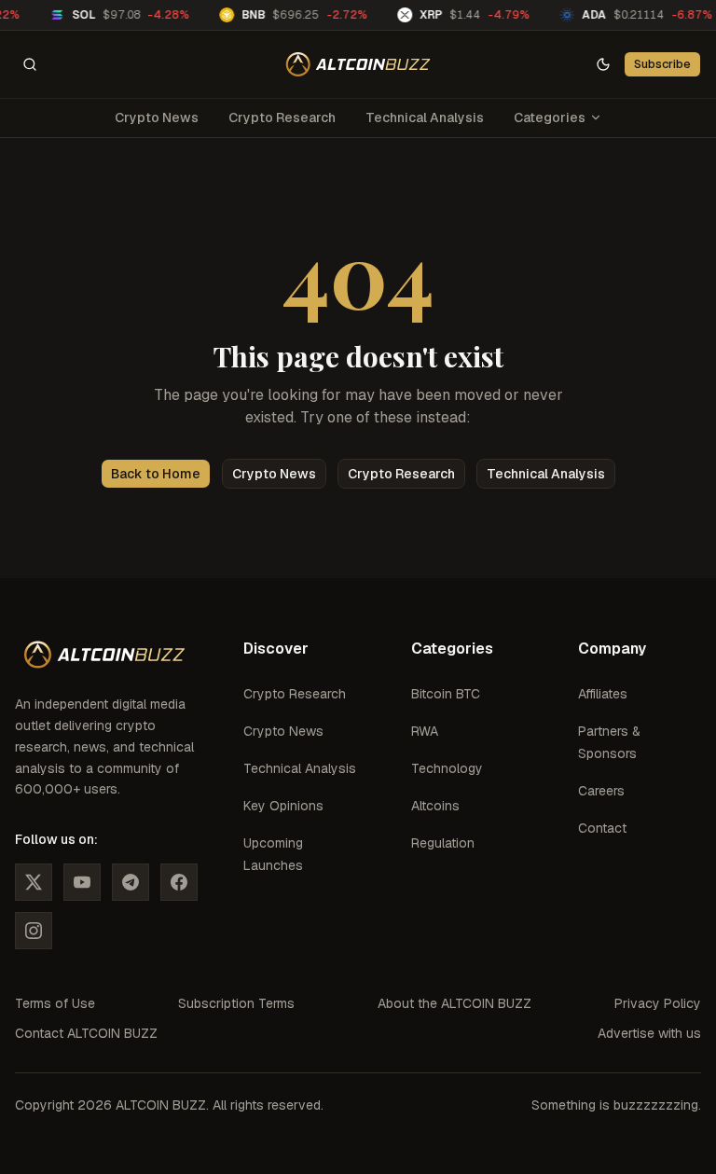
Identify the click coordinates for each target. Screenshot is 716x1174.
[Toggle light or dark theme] (603, 64)
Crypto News (157, 117)
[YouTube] (82, 882)
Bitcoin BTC (445, 693)
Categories (549, 117)
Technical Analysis (424, 117)
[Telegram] (130, 882)
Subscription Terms (236, 1003)
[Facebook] (179, 882)
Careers (601, 790)
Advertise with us (649, 1033)
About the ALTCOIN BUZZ (454, 1003)
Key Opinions (283, 805)
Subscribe (662, 64)
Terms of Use (55, 1003)
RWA (424, 731)
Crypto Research (282, 117)
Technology (447, 768)
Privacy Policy (657, 1003)
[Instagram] (33, 930)
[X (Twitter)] (33, 882)
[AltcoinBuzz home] (358, 64)
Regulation (443, 843)
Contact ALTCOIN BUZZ (86, 1033)
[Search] (30, 64)
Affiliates (602, 693)
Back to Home (155, 473)
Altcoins (435, 805)
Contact (602, 828)
